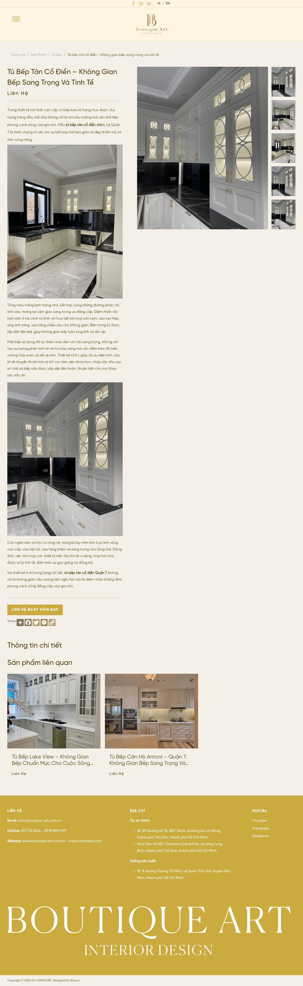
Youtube (259, 821)
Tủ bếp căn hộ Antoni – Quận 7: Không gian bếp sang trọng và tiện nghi (148, 760)
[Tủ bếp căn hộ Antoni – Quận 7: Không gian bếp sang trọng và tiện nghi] (151, 711)
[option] (202, 148)
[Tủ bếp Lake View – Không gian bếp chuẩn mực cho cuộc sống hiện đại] (53, 711)
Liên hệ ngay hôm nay (35, 610)
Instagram (260, 828)
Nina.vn (74, 980)
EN (168, 3)
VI (158, 3)
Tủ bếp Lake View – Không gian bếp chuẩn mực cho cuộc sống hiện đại (51, 760)
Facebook (260, 836)
